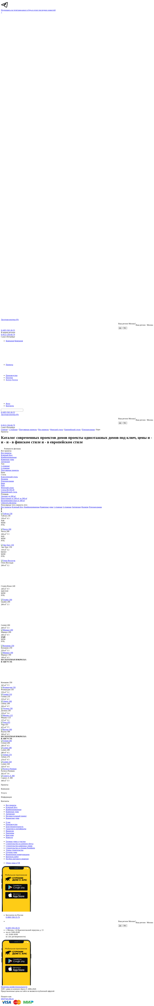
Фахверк (84, 507)
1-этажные (13, 430)
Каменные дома (46, 507)
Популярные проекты (28, 430)
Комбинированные (32, 507)
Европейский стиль (72, 430)
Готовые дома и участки (16, 841)
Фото (8, 404)
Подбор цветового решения (17, 859)
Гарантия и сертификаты (16, 829)
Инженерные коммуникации (17, 854)
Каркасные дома (12, 818)
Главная (4, 430)
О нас (8, 822)
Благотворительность (14, 827)
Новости (9, 837)
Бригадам (10, 835)
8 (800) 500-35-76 (13, 917)
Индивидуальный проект (16, 816)
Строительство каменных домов (19, 846)
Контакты (10, 406)
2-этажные (67, 507)
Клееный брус (18, 507)
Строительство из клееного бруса (19, 844)
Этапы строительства (14, 850)
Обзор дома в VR (13, 863)
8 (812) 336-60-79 (8, 335)
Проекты (9, 365)
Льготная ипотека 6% (10, 320)
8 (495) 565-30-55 (8, 330)
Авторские (76, 507)
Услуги (9, 380)
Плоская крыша (88, 430)
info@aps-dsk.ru (7, 999)
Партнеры (10, 833)
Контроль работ (12, 857)
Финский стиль (56, 430)
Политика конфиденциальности (14, 987)
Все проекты (43, 430)
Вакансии (10, 831)
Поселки (9, 378)
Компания (10, 341)
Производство (11, 375)
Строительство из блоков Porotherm (20, 848)
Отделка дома (11, 852)
